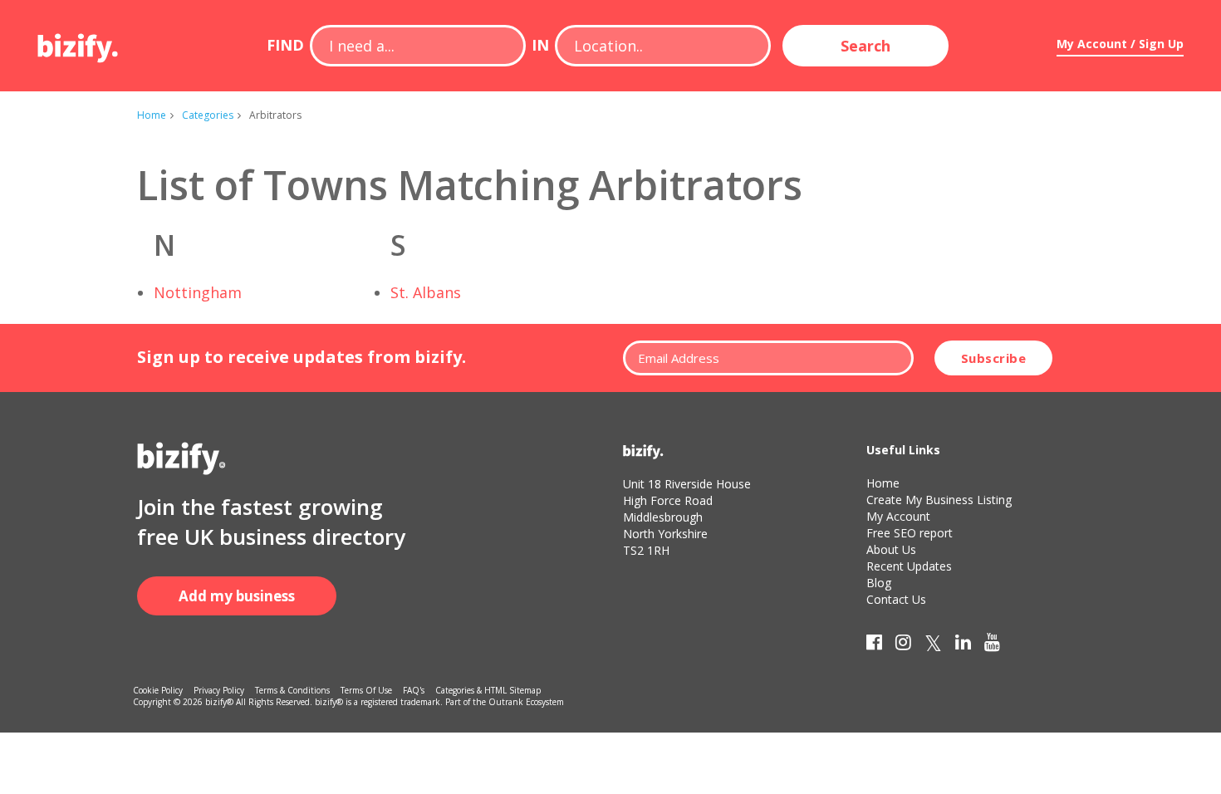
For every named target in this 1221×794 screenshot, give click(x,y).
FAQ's (413, 690)
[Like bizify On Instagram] (903, 645)
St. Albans (425, 292)
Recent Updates (909, 566)
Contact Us (896, 599)
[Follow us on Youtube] (992, 645)
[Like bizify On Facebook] (874, 645)
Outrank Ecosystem (526, 702)
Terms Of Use (366, 690)
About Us (891, 549)
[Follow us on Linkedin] (963, 645)
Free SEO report (909, 533)
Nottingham (198, 292)
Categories (207, 115)
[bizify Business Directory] (78, 42)
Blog (878, 583)
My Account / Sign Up (1120, 43)
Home (151, 115)
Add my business (237, 595)
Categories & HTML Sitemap (488, 690)
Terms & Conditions (292, 690)
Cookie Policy (158, 690)
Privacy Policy (219, 690)
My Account (898, 516)
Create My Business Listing (939, 499)
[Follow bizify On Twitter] (933, 645)
